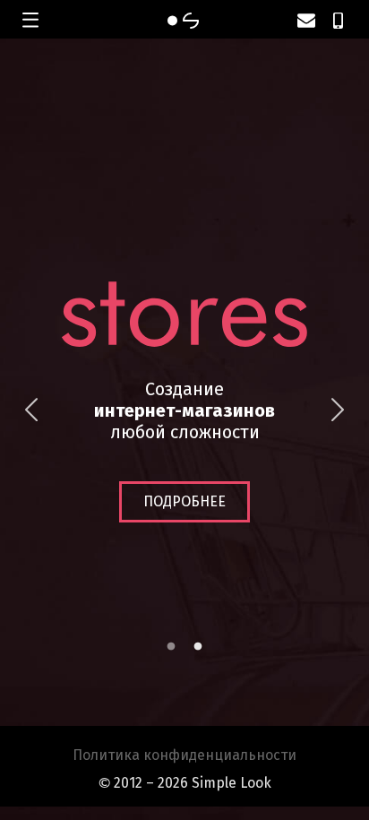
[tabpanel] (184, 410)
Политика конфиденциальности (184, 755)
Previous (31, 410)
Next (337, 410)
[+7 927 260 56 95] (338, 21)
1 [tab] (171, 647)
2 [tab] (198, 647)
